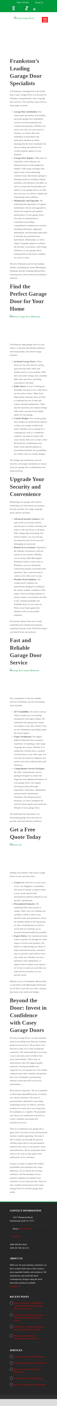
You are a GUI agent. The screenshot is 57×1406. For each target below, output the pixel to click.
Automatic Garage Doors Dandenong (30, 1363)
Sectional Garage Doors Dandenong (29, 1384)
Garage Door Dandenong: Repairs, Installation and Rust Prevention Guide (29, 1318)
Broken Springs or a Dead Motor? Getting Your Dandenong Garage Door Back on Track (28, 1306)
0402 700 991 (23, 2)
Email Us (39, 2)
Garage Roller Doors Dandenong (28, 1378)
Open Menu (45, 19)
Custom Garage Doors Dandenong (29, 1357)
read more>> (15, 1286)
